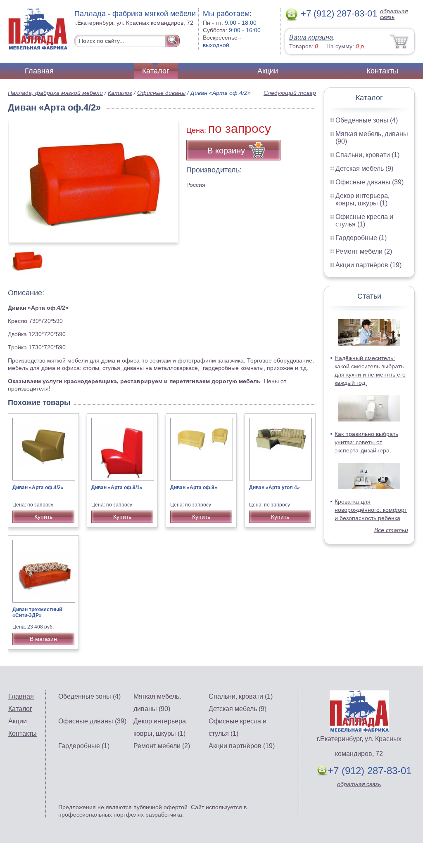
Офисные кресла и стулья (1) (364, 220)
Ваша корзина (311, 37)
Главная (39, 71)
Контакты (382, 71)
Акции (267, 71)
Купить (43, 516)
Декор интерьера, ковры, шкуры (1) (362, 199)
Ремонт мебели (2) (363, 251)
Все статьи (391, 530)
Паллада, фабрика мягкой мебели (55, 92)
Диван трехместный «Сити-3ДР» (37, 612)
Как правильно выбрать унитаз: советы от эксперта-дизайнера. (366, 442)
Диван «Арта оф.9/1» (117, 487)
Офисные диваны (161, 92)
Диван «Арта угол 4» (274, 487)
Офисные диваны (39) (369, 182)
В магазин (43, 639)
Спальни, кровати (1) (367, 154)
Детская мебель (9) (364, 168)
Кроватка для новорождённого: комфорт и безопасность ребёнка (371, 509)
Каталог (155, 71)
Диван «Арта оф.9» (193, 487)
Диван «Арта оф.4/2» (38, 487)
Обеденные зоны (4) (366, 120)
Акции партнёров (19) (368, 264)
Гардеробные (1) (361, 237)
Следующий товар (290, 92)
